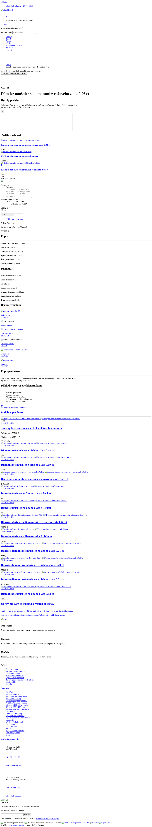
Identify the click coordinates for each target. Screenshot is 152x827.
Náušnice (9, 43)
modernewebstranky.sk (15, 825)
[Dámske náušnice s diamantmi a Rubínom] (34, 529)
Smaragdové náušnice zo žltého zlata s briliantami (31, 428)
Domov (8, 65)
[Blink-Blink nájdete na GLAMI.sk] (76, 823)
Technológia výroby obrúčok (16, 701)
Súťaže (8, 728)
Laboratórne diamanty (14, 714)
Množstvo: (5, 210)
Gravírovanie (11, 724)
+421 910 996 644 (28, 6)
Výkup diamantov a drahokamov (18, 718)
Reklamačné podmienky (15, 676)
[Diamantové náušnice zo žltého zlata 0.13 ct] (36, 587)
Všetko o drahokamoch (14, 722)
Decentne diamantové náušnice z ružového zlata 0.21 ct (34, 479)
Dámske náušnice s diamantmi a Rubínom (26, 536)
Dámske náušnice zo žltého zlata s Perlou (26, 493)
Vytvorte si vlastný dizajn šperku (18, 709)
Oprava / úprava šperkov (15, 678)
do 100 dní (20, 204)
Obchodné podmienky (14, 673)
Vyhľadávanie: (6, 32)
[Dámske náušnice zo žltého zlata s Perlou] (34, 486)
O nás (8, 735)
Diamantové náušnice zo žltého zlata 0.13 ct (27, 593)
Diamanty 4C (11, 711)
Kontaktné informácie (10, 739)
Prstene (8, 41)
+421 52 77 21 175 (13, 757)
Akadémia (9, 692)
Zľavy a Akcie (11, 726)
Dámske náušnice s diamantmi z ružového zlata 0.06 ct (34, 522)
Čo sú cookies (11, 682)
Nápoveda (5, 688)
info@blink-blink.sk (13, 6)
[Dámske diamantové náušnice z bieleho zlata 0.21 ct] (42, 572)
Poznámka (5, 185)
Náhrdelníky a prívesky (14, 45)
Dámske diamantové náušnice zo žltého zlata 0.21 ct (32, 550)
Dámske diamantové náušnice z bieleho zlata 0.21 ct (32, 579)
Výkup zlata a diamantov (15, 716)
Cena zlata (10, 720)
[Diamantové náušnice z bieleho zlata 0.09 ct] (36, 458)
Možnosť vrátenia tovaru (10, 199)
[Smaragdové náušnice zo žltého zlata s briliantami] (40, 419)
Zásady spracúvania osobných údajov (20, 680)
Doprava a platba (12, 669)
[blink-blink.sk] (7, 10)
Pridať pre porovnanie (15, 219)
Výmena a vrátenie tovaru (15, 671)
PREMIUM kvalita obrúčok (16, 703)
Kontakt (9, 684)
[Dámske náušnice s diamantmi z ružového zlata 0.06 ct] (44, 515)
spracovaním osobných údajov (47, 819)
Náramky (9, 47)
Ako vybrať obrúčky (13, 699)
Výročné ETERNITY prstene (17, 705)
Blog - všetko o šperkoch (15, 731)
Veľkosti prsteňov (12, 694)
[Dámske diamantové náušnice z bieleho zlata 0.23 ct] (42, 558)
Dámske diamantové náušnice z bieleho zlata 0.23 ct (32, 565)
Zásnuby (9, 39)
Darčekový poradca (13, 733)
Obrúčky (9, 37)
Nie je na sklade (7, 531)
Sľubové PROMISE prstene (16, 707)
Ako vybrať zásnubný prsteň (16, 696)
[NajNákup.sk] (105, 823)
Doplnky (9, 50)
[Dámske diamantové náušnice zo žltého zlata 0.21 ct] (42, 544)
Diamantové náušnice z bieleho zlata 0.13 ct (27, 450)
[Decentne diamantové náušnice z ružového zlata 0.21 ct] (44, 472)
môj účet (4, 2)
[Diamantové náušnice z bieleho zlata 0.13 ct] (36, 443)
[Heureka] (94, 823)
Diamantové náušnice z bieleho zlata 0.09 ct (27, 464)
